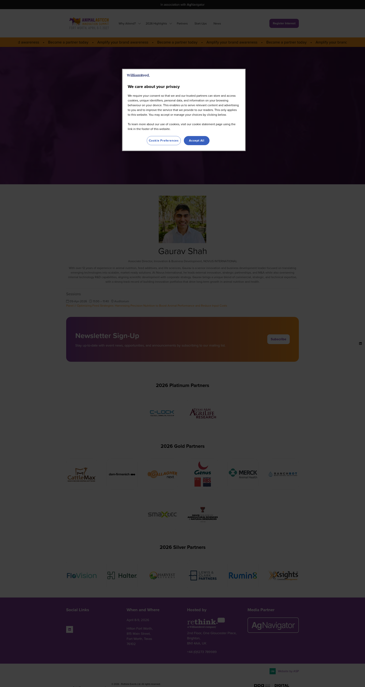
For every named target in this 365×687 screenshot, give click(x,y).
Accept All (196, 140)
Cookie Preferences (164, 140)
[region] (184, 110)
